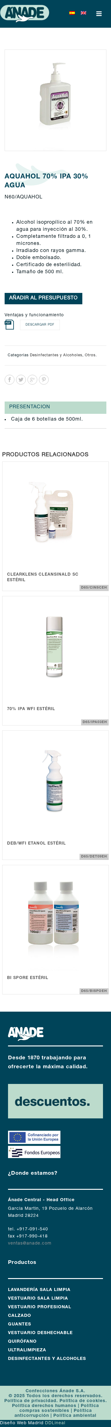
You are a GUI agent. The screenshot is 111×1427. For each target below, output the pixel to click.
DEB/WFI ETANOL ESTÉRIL (36, 844)
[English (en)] (83, 13)
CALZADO (19, 1316)
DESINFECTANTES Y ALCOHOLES (47, 1359)
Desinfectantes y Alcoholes (56, 355)
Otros (90, 355)
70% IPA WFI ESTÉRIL (31, 709)
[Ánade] (24, 14)
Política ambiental (75, 1416)
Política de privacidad (30, 1401)
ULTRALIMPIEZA (27, 1350)
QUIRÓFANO (22, 1342)
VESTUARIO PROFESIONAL (39, 1307)
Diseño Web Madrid (21, 1423)
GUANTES (19, 1324)
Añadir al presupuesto (43, 298)
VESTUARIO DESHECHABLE (40, 1333)
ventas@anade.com (29, 1243)
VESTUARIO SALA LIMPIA (38, 1299)
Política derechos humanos (44, 1406)
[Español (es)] (72, 13)
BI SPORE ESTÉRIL (27, 978)
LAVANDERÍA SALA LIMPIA (39, 1290)
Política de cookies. (83, 1401)
